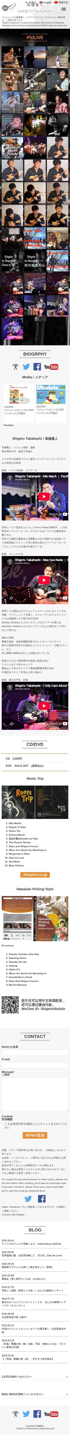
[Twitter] (26, 368)
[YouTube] (51, 368)
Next (11, 425)
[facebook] (37, 368)
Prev (6, 425)
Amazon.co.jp (35, 874)
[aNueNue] (15, 368)
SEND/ (35, 1135)
